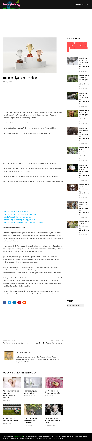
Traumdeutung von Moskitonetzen (30, 392)
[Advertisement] (46, 21)
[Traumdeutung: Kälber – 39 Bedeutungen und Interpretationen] (72, 111)
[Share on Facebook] (4, 302)
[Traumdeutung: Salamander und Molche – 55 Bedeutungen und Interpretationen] (72, 165)
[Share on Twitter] (9, 302)
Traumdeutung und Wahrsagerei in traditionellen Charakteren (23, 222)
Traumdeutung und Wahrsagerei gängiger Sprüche (19, 220)
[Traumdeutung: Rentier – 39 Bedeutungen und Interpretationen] (72, 58)
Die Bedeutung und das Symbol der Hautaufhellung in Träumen (11, 394)
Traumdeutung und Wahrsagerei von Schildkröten (30, 420)
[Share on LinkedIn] (14, 302)
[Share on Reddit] (24, 302)
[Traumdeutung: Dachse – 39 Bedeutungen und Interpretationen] (72, 76)
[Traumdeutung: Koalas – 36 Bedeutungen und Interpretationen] (72, 148)
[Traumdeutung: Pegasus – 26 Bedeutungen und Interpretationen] (72, 185)
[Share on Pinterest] (19, 302)
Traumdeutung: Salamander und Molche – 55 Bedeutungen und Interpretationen (84, 171)
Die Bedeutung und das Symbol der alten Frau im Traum (53, 420)
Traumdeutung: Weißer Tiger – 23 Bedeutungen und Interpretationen (84, 208)
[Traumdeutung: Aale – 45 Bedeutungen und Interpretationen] (72, 93)
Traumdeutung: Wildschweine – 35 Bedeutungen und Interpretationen (84, 134)
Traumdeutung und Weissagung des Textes (17, 211)
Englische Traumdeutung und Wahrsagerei (17, 217)
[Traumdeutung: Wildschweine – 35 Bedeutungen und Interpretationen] (72, 128)
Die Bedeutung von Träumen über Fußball (10, 419)
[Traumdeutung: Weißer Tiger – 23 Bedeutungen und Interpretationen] (72, 203)
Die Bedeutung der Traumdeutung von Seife (53, 392)
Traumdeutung (79, 4)
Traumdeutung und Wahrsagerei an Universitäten (19, 214)
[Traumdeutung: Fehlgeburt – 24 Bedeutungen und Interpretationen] (72, 222)
